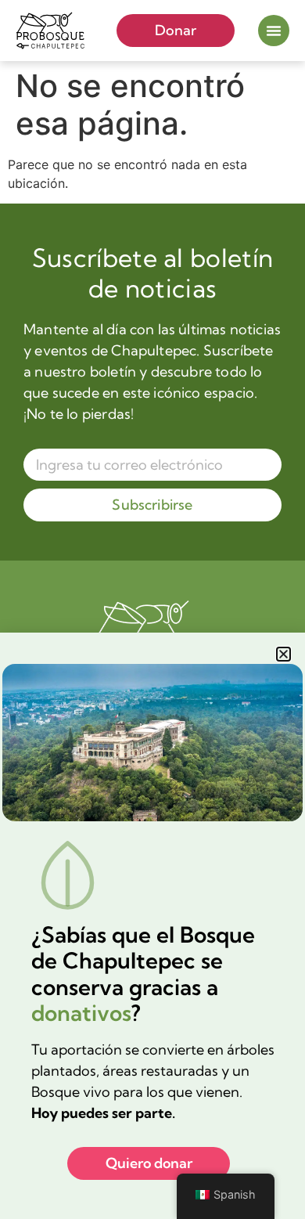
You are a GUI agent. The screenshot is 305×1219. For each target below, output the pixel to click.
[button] (283, 654)
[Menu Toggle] (273, 30)
